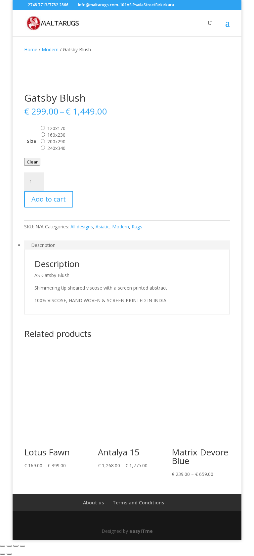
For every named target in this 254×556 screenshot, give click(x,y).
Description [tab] (43, 245)
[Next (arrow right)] (9, 554)
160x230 (56, 135)
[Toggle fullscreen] (9, 546)
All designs (81, 226)
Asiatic (102, 226)
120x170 (56, 128)
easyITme (141, 531)
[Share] (16, 546)
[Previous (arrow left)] (2, 554)
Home (30, 49)
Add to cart (48, 199)
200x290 (56, 141)
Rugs (137, 226)
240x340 (56, 148)
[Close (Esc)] (22, 546)
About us (93, 502)
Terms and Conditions (138, 502)
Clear (32, 162)
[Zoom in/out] (2, 546)
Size (31, 141)
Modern (50, 49)
